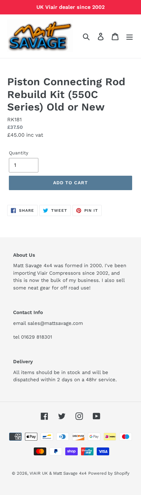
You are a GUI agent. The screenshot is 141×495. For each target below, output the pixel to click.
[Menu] (129, 36)
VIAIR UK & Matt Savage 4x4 (58, 473)
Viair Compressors (59, 273)
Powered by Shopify (109, 473)
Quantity (18, 152)
